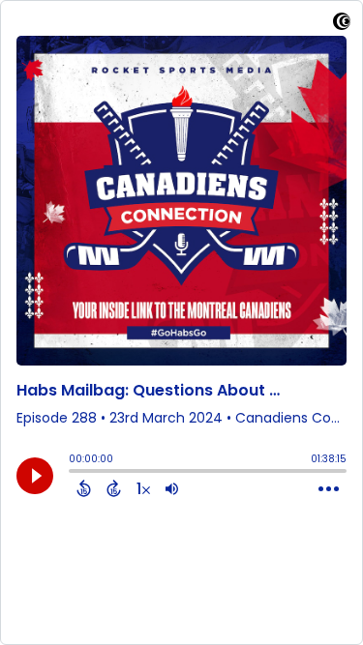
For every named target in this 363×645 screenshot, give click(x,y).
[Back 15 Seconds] (84, 488)
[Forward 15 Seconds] (114, 488)
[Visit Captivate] (341, 25)
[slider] (73, 473)
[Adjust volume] (172, 488)
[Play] (34, 475)
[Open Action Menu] (329, 489)
